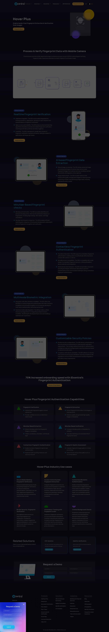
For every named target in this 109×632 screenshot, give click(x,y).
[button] (23, 604)
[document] (54, 316)
